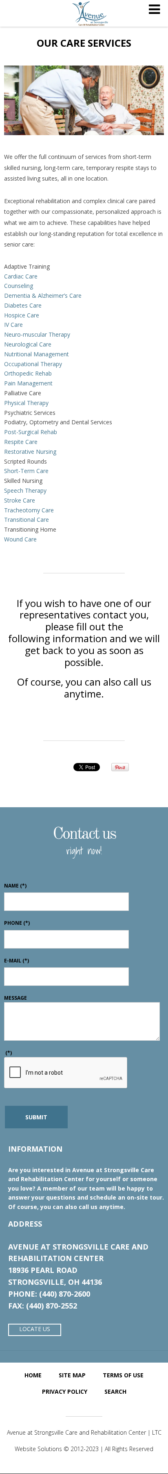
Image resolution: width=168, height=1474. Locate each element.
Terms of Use (123, 1375)
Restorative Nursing (30, 451)
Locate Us (34, 1329)
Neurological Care (27, 344)
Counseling (18, 286)
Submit (36, 1117)
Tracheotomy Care (29, 510)
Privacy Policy (64, 1391)
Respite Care (21, 442)
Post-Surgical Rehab (30, 432)
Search (115, 1391)
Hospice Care (21, 315)
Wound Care (20, 539)
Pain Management (28, 383)
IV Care (13, 324)
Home (33, 1375)
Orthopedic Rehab (28, 373)
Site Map (72, 1375)
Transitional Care (26, 519)
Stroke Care (19, 500)
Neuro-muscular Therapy (37, 334)
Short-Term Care (26, 471)
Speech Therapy (25, 490)
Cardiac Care (21, 276)
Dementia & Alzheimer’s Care (43, 295)
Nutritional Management (36, 354)
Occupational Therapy (33, 364)
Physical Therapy (26, 403)
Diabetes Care (23, 305)
